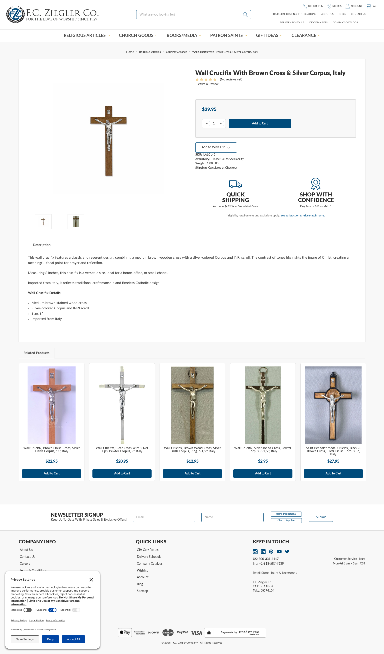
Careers (25, 563)
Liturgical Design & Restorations (294, 14)
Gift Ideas (267, 36)
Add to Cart (52, 473)
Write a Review (208, 84)
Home (130, 52)
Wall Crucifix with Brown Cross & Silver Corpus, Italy (225, 52)
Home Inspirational (286, 514)
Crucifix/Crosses (176, 52)
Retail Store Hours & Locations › (275, 573)
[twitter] (287, 551)
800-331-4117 (315, 6)
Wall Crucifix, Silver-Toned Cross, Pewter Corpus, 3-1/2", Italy (262, 450)
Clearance (304, 36)
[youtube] (279, 551)
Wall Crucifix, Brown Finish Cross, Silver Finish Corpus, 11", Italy (51, 450)
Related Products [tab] (37, 353)
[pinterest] (271, 551)
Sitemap (142, 591)
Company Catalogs (345, 22)
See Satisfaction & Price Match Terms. (303, 215)
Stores (337, 6)
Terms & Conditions (33, 570)
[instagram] (255, 551)
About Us (327, 14)
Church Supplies (286, 520)
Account (356, 6)
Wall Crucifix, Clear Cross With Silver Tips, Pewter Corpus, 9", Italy (122, 450)
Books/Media (182, 36)
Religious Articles (85, 36)
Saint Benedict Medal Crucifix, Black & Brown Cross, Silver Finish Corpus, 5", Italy (333, 451)
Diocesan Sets (318, 22)
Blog (342, 14)
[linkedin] (263, 551)
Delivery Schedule (292, 22)
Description (41, 245)
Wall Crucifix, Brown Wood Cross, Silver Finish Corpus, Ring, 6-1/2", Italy (192, 450)
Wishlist (142, 570)
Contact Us (358, 14)
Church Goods (136, 36)
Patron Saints (227, 36)
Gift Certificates (147, 550)
